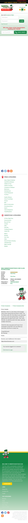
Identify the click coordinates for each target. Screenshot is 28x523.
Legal (3, 493)
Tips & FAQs (22, 2)
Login (21, 21)
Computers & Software (9, 187)
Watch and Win (7, 244)
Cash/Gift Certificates (9, 182)
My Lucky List (21, 6)
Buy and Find (7, 222)
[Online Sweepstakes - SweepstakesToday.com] (11, 7)
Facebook (8, 15)
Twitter (12, 15)
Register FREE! (6, 9)
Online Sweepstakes (4, 6)
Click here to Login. (8, 350)
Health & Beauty (8, 197)
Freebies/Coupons (8, 229)
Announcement (7, 220)
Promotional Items (8, 206)
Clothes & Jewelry (8, 185)
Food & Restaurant (8, 192)
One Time (4, 504)
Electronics (6, 189)
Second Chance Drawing (10, 240)
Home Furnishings (8, 199)
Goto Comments (6, 305)
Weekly (6, 246)
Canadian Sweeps (21, 0)
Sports (5, 208)
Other (5, 239)
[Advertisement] (14, 366)
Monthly (6, 235)
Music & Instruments (9, 204)
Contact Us (5, 491)
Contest (6, 223)
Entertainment (7, 191)
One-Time (6, 237)
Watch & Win (5, 507)
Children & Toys (7, 183)
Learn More (7, 483)
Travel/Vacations (8, 211)
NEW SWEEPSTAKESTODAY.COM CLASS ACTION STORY (13, 269)
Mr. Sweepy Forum (11, 2)
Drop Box (6, 227)
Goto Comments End (19, 305)
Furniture (6, 194)
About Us (4, 489)
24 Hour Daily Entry (8, 218)
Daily (5, 225)
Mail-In (5, 233)
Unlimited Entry (7, 242)
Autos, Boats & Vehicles (9, 180)
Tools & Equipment (8, 209)
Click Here (12, 273)
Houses (6, 200)
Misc (5, 202)
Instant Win (6, 231)
